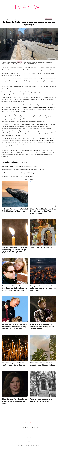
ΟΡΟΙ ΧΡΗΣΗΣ (37, 432)
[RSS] (35, 427)
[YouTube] (28, 427)
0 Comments (48, 19)
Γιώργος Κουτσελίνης (11, 19)
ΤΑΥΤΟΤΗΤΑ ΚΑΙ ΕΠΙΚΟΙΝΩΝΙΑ (24, 432)
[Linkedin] (32, 427)
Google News (29, 176)
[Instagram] (25, 427)
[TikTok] (30, 427)
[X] (23, 427)
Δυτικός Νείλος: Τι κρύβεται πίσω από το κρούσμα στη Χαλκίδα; (23, 169)
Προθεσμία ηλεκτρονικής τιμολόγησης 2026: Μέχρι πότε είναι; (22, 173)
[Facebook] (21, 427)
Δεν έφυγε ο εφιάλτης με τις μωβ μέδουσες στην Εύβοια (20, 166)
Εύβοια (19, 62)
